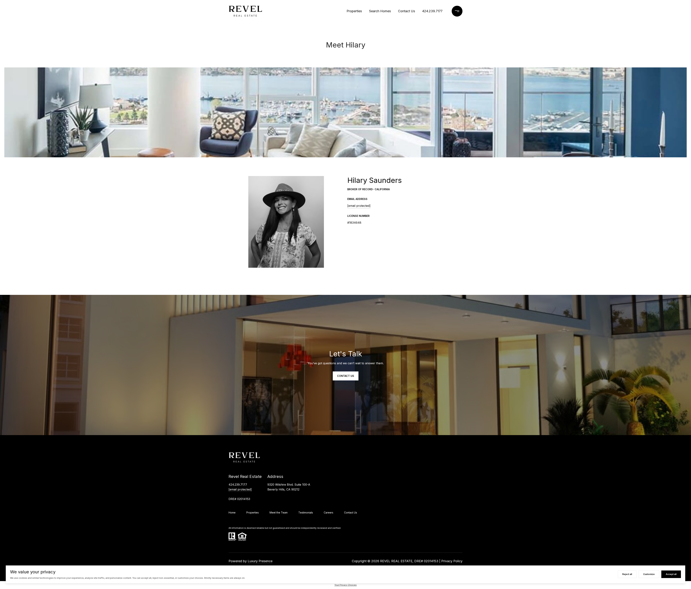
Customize (649, 574)
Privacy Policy (451, 561)
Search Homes (380, 11)
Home (232, 512)
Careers (328, 512)
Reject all (627, 574)
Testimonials (305, 512)
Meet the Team (279, 512)
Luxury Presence (260, 561)
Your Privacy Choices (345, 585)
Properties (354, 11)
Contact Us (406, 11)
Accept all (671, 574)
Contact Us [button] (345, 375)
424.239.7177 (432, 11)
